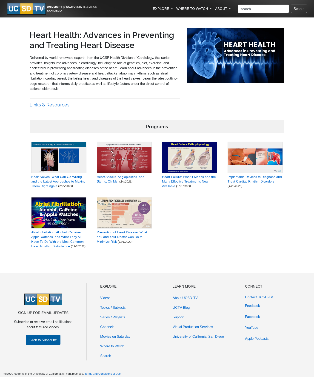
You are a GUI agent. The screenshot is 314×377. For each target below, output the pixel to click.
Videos (105, 298)
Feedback (252, 306)
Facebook (252, 317)
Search (299, 9)
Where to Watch (112, 346)
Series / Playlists (112, 317)
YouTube (251, 327)
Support (178, 317)
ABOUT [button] (221, 9)
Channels (107, 327)
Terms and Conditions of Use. (103, 373)
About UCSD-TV (185, 298)
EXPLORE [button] (161, 9)
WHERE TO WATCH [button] (192, 9)
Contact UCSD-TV (259, 297)
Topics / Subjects (113, 307)
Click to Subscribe (43, 340)
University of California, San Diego (198, 336)
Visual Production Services (193, 327)
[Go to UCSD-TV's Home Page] (53, 9)
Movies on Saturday (115, 336)
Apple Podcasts (257, 338)
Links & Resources (50, 105)
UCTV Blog (181, 307)
